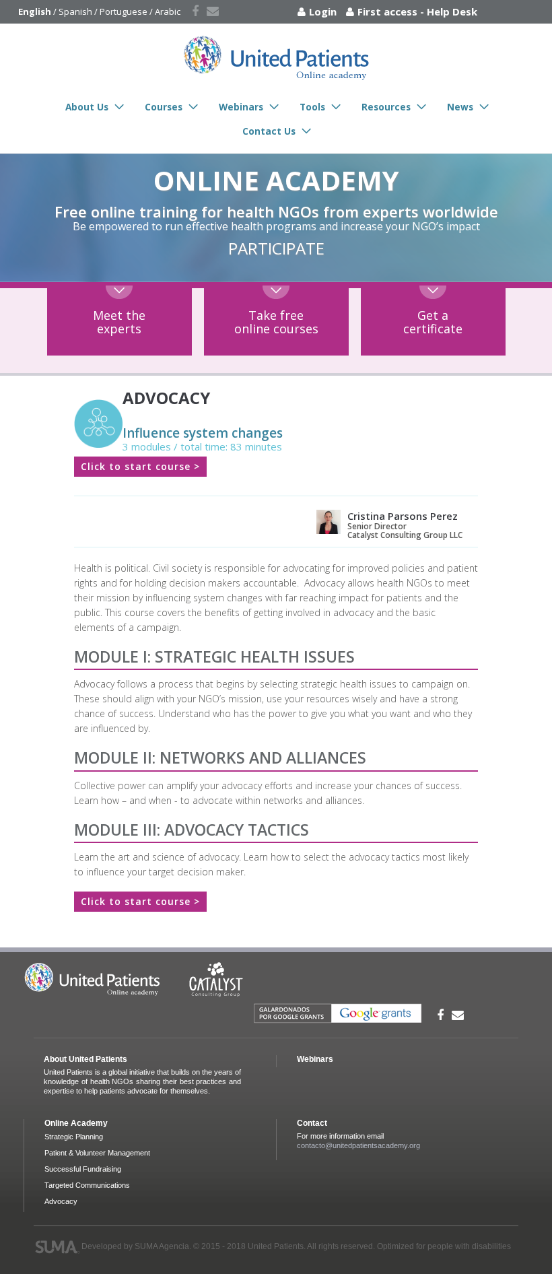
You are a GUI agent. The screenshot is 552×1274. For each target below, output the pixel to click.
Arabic (167, 11)
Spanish (75, 11)
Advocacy (60, 1201)
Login (323, 11)
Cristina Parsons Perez (402, 516)
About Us (86, 106)
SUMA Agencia (162, 1246)
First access (387, 11)
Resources (386, 106)
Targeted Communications (87, 1185)
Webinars (241, 106)
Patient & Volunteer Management (97, 1153)
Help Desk (452, 11)
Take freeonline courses (276, 322)
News (460, 106)
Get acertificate (432, 322)
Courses (163, 106)
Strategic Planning (73, 1137)
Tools (312, 106)
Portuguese (123, 11)
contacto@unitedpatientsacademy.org (358, 1145)
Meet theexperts (119, 322)
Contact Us (269, 131)
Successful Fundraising (82, 1169)
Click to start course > (140, 466)
